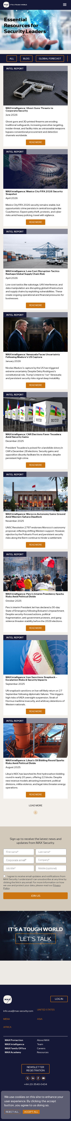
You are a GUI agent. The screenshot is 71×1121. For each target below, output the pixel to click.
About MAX (43, 1040)
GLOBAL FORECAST (50, 58)
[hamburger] (65, 4)
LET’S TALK (35, 938)
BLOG (26, 58)
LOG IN (59, 998)
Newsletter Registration (35, 1069)
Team (40, 1044)
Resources (43, 1052)
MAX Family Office (15, 1048)
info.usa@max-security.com (18, 1010)
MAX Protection (14, 1040)
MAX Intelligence (14, 1044)
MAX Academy (13, 1052)
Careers (41, 1048)
